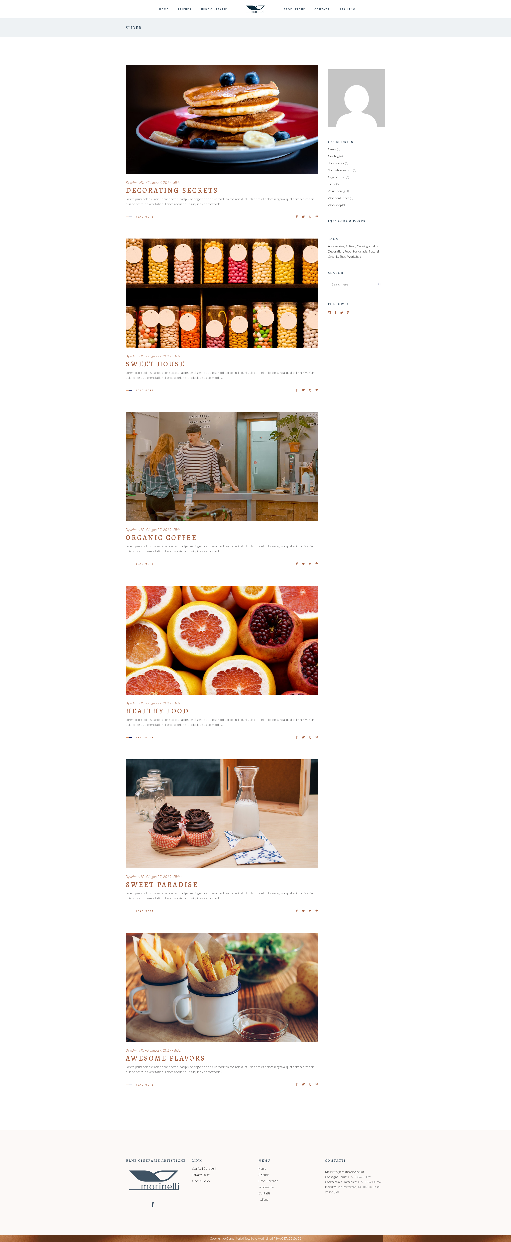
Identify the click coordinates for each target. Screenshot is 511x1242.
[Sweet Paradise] (222, 813)
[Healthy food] (222, 640)
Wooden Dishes (338, 198)
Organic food (336, 177)
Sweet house (155, 364)
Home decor (336, 163)
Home (262, 1168)
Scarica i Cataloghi (204, 1168)
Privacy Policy (201, 1174)
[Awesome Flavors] (222, 987)
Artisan (350, 246)
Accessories (336, 246)
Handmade (360, 251)
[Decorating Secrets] (222, 119)
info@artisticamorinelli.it (348, 1172)
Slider (177, 182)
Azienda (263, 1174)
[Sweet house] (222, 293)
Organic (333, 256)
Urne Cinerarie (268, 1181)
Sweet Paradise (162, 884)
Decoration (335, 251)
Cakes (332, 149)
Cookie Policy (201, 1181)
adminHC (137, 182)
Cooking (362, 246)
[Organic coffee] (222, 466)
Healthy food (157, 711)
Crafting (333, 156)
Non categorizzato (340, 170)
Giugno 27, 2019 (158, 182)
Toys (343, 256)
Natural (374, 251)
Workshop (335, 205)
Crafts (373, 246)
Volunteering (336, 191)
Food (348, 251)
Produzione (266, 1187)
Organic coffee (161, 537)
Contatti (264, 1193)
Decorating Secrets (172, 190)
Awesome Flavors (166, 1058)
